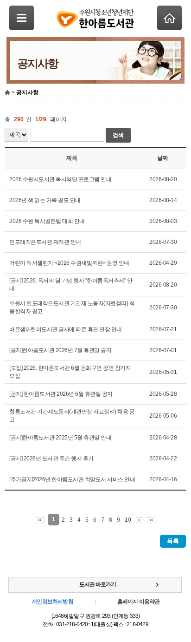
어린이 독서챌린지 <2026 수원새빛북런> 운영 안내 (69, 263)
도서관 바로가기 (97, 584)
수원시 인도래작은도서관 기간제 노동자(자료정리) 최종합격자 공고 (71, 307)
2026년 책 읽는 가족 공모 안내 (45, 200)
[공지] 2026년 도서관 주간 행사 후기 (51, 458)
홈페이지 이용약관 (138, 601)
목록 (173, 540)
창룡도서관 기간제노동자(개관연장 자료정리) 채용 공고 (71, 415)
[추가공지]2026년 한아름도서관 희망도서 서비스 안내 (72, 479)
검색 (118, 135)
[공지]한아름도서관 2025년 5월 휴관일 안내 (60, 437)
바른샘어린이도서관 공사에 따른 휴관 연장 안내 (65, 329)
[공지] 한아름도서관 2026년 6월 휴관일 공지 (61, 394)
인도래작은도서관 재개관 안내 (45, 242)
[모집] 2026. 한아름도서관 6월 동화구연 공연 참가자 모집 (70, 372)
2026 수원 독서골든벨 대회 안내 (47, 221)
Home (169, 18)
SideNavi (21, 18)
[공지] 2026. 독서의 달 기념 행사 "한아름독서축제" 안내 (70, 284)
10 (128, 520)
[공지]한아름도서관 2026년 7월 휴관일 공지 (60, 350)
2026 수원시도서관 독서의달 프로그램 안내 (60, 179)
